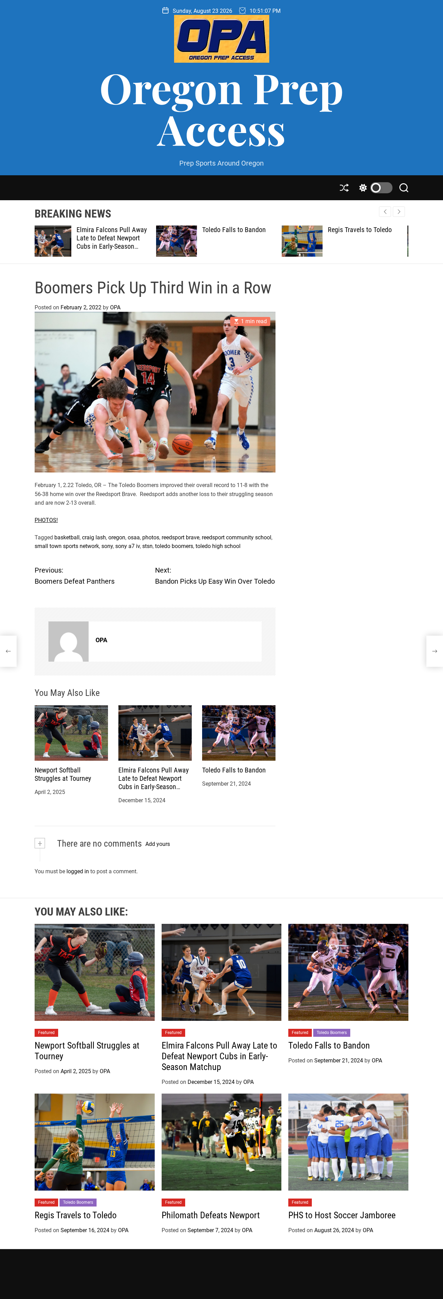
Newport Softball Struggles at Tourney (63, 774)
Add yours (157, 844)
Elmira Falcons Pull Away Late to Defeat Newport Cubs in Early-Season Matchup (153, 782)
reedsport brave (180, 537)
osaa (134, 537)
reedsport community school (236, 537)
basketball (67, 537)
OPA (115, 307)
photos (150, 537)
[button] (399, 211)
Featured (46, 1032)
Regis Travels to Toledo (238, 230)
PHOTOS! (46, 520)
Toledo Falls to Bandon (112, 230)
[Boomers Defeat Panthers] (8, 651)
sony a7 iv (127, 546)
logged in (77, 871)
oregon (116, 537)
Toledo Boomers (332, 1032)
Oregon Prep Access (221, 107)
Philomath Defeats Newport (369, 230)
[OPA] (68, 641)
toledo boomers (174, 546)
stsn (147, 546)
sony (107, 546)
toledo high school (218, 546)
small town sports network (67, 546)
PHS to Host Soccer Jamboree (342, 1215)
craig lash (94, 537)
